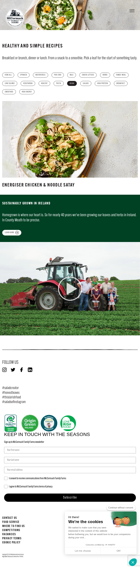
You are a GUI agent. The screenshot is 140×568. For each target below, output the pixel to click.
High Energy (27, 92)
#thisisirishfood (11, 397)
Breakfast (120, 83)
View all (8, 75)
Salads (86, 83)
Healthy (44, 83)
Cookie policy (11, 542)
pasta (58, 83)
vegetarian (28, 83)
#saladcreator (10, 388)
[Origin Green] (29, 423)
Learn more (10, 233)
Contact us (9, 518)
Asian (72, 83)
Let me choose (83, 550)
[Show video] (70, 289)
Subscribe (70, 497)
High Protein (102, 83)
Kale (72, 75)
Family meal (121, 75)
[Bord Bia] (10, 423)
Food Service (10, 522)
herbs (105, 75)
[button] (133, 562)
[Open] (132, 10)
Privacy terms (12, 538)
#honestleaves (10, 393)
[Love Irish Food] (68, 423)
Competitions (11, 530)
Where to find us (13, 526)
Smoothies (9, 92)
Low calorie (10, 83)
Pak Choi (57, 75)
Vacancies (9, 534)
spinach (23, 75)
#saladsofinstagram (14, 402)
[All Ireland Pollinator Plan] (49, 423)
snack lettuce (88, 75)
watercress (41, 75)
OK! (119, 550)
